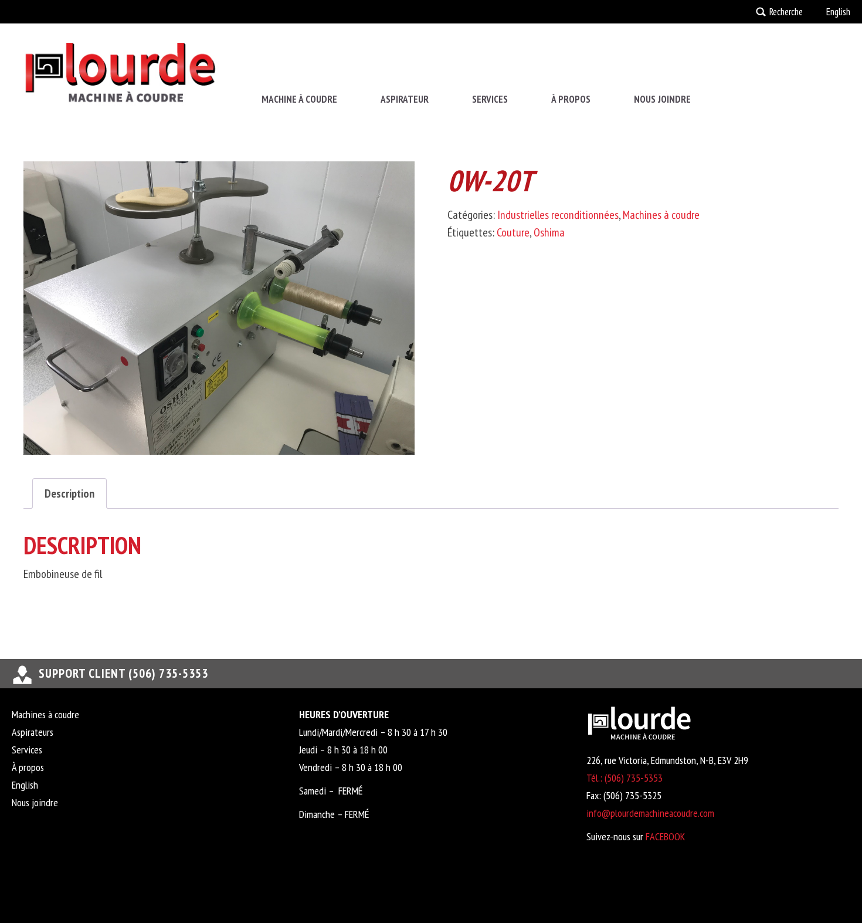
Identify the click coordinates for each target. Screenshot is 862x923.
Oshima (549, 232)
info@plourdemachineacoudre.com (650, 813)
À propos (570, 99)
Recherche (786, 11)
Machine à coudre (299, 99)
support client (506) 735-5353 (123, 673)
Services (490, 99)
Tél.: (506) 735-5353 (624, 778)
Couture (513, 232)
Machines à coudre (661, 214)
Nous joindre (662, 99)
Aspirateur (405, 99)
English (838, 11)
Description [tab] (69, 493)
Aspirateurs (32, 732)
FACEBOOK (665, 836)
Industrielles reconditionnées (558, 214)
